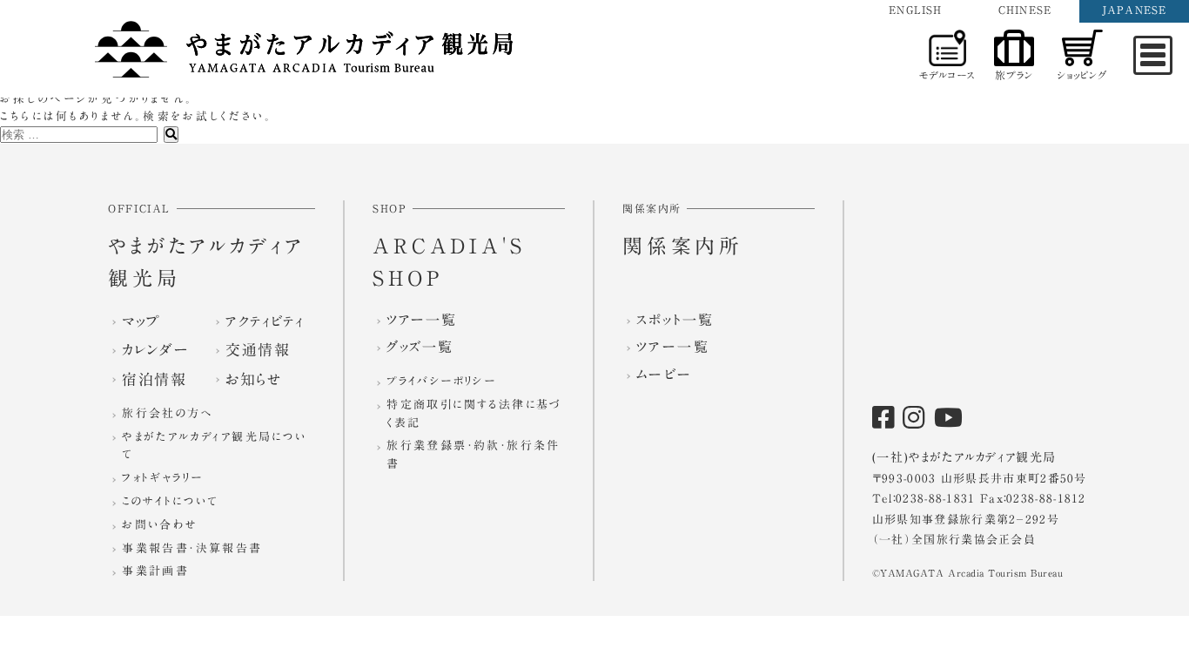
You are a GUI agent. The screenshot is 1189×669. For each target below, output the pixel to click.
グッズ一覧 (419, 347)
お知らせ (253, 379)
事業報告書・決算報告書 (192, 548)
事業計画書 (155, 571)
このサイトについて (170, 501)
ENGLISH (915, 9)
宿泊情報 (154, 379)
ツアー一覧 (421, 320)
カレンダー (155, 349)
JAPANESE (1134, 9)
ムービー (664, 375)
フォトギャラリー (162, 477)
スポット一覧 (675, 320)
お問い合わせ (159, 524)
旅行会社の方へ (167, 413)
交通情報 (257, 349)
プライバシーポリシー (441, 381)
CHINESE (1024, 9)
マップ (141, 321)
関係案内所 (682, 246)
